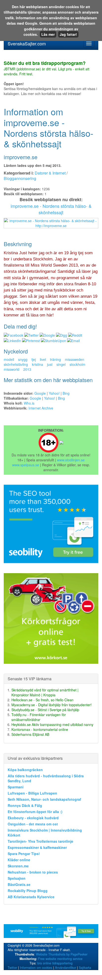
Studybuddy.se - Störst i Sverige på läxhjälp (45, 709)
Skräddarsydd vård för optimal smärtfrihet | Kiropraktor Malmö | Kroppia (44, 692)
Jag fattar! (68, 34)
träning (55, 359)
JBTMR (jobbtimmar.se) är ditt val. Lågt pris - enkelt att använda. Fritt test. (46, 68)
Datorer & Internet (50, 173)
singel (61, 364)
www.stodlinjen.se (71, 459)
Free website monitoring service (60, 958)
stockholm (77, 364)
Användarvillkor (65, 967)
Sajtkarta (85, 967)
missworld (11, 369)
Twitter (12, 967)
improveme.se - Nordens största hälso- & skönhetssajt (51, 209)
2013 (27, 369)
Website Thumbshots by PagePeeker (61, 954)
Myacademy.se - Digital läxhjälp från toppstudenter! (51, 704)
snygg (22, 359)
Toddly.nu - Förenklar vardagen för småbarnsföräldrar (38, 717)
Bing (66, 393)
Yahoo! (54, 393)
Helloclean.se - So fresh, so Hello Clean (42, 699)
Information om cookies (36, 967)
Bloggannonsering (20, 178)
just (49, 364)
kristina (37, 364)
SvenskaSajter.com (27, 43)
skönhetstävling (16, 364)
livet (43, 359)
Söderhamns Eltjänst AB (30, 734)
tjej (33, 359)
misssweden (74, 359)
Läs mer (48, 34)
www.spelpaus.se (25, 464)
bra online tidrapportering (55, 963)
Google (40, 393)
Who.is (29, 403)
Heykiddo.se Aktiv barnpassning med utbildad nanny (52, 724)
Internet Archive (40, 408)
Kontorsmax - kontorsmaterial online (39, 729)
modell (9, 359)
